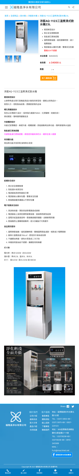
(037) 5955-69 (63, 419)
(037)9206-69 (63, 436)
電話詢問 (8, 473)
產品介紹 (33, 426)
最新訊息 (33, 419)
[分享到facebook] (67, 406)
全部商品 (14, 16)
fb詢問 (55, 473)
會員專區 (45, 416)
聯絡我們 (45, 430)
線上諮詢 (45, 423)
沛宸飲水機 (32, 16)
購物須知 (45, 419)
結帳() (71, 473)
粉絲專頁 (39, 473)
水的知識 (33, 430)
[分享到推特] (72, 406)
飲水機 (23, 16)
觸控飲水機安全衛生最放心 (39, 2)
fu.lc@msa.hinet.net (60, 450)
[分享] (73, 7)
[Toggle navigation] (6, 7)
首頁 (6, 16)
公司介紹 (33, 416)
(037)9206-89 (58, 440)
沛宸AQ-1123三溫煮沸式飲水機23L (54, 16)
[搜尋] (69, 7)
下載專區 (45, 426)
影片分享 (33, 423)
